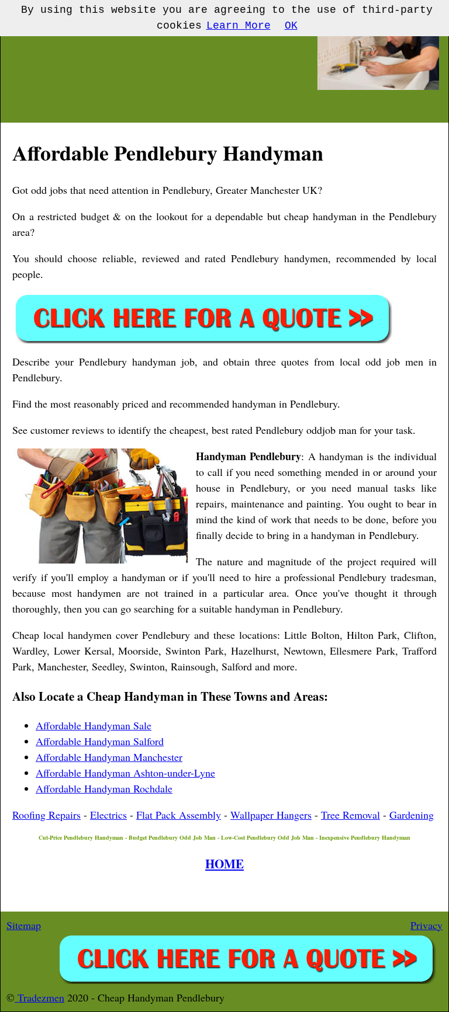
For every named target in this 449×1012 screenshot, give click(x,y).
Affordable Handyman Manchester (109, 757)
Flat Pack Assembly (178, 815)
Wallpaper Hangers (271, 815)
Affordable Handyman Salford (100, 741)
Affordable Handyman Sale (93, 725)
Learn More (238, 26)
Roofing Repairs (46, 815)
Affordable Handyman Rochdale (104, 788)
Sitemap (23, 925)
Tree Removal (350, 815)
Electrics (108, 815)
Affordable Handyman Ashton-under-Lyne (125, 773)
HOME (224, 863)
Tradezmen (39, 997)
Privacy (426, 925)
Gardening (411, 815)
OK (291, 26)
